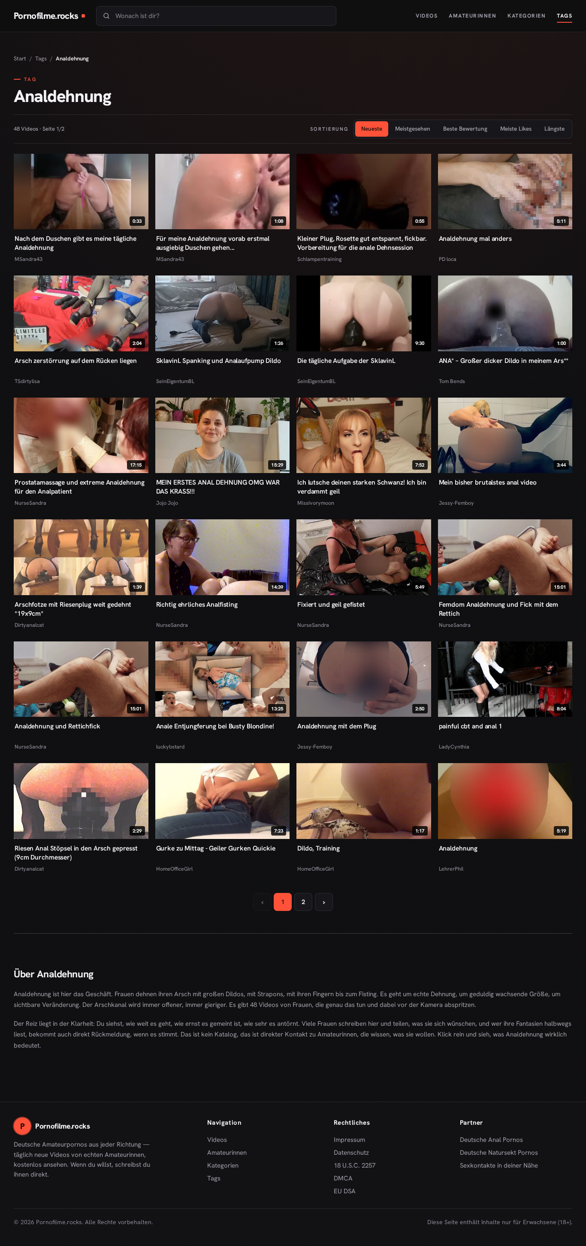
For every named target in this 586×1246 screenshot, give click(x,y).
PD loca (447, 259)
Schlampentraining (319, 259)
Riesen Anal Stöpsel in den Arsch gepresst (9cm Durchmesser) (76, 853)
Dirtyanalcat (29, 625)
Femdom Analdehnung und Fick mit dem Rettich (499, 609)
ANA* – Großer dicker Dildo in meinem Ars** (504, 360)
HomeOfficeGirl (174, 868)
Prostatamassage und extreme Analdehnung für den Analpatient (80, 487)
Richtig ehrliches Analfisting (197, 604)
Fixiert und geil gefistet (331, 604)
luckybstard (170, 746)
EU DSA (345, 1191)
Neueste (371, 128)
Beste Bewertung (465, 128)
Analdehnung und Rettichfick (57, 726)
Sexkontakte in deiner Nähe (499, 1166)
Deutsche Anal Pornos (494, 1140)
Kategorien (526, 15)
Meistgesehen (412, 128)
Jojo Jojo (167, 502)
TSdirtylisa (27, 381)
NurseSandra (30, 502)
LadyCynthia (454, 746)
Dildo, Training (318, 848)
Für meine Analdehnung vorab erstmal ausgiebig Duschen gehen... (213, 243)
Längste (554, 128)
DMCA (343, 1178)
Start (20, 58)
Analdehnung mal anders (475, 238)
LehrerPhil (451, 868)
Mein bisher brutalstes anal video (488, 482)
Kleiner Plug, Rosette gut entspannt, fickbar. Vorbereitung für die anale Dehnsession (361, 243)
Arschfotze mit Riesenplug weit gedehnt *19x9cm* (73, 609)
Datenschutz (351, 1152)
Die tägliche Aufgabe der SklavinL (346, 360)
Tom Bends (452, 381)
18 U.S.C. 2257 (354, 1165)
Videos (427, 15)
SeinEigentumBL (175, 381)
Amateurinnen (472, 15)
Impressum (349, 1139)
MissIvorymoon (315, 502)
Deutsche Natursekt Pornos (499, 1153)
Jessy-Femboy (456, 502)
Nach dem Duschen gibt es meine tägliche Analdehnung (75, 243)
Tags (564, 15)
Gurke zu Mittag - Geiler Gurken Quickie (215, 848)
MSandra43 (28, 259)
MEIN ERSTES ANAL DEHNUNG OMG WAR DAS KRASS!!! (218, 487)
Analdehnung (458, 848)
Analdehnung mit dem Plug (336, 726)
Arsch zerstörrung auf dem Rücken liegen (76, 360)
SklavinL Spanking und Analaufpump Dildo (218, 360)
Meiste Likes (516, 128)
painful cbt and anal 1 (470, 726)
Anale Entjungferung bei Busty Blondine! (215, 726)
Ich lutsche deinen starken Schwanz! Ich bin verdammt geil (361, 487)
